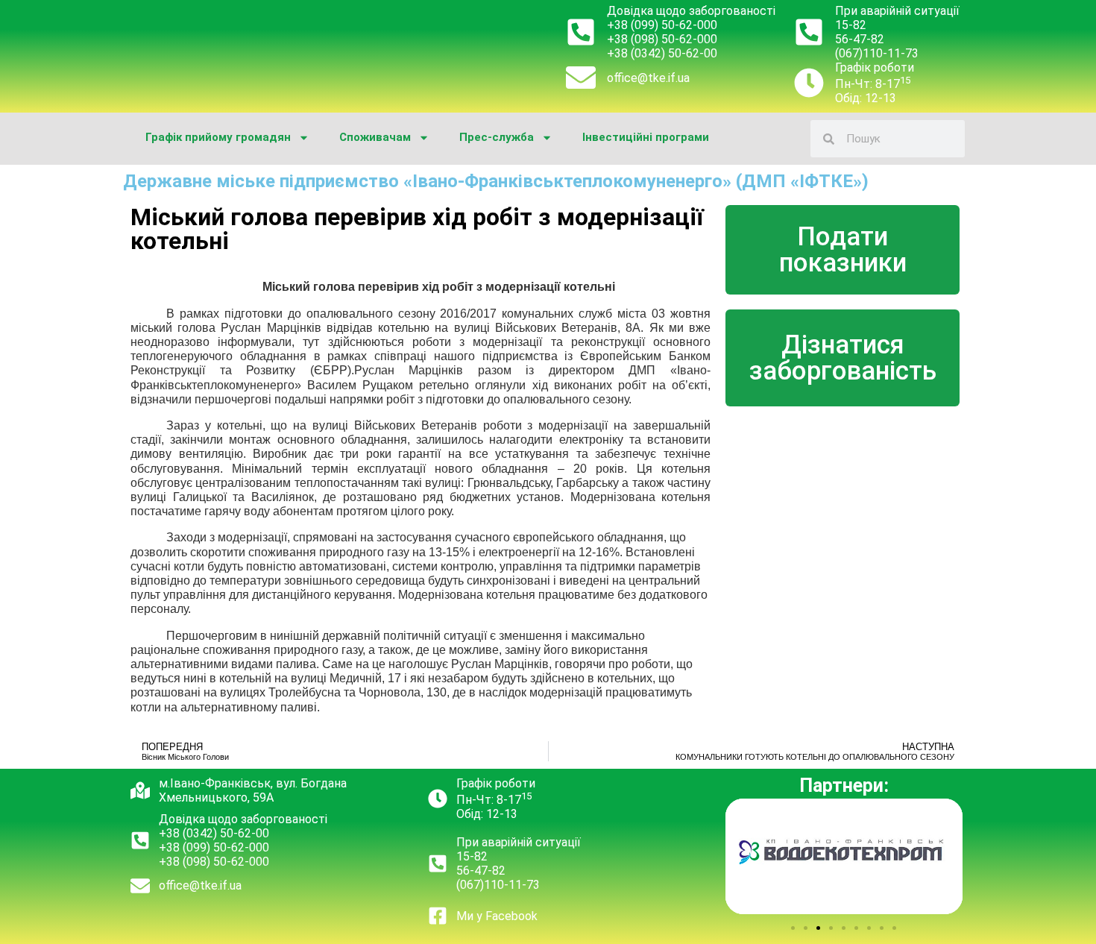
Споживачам (375, 137)
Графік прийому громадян (218, 137)
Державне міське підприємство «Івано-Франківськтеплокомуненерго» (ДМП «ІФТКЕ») (496, 181)
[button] (793, 928)
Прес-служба (496, 137)
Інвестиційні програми (645, 137)
